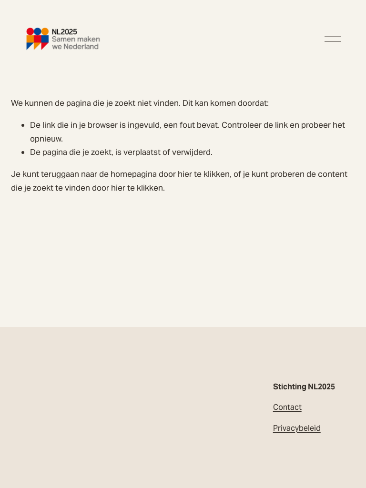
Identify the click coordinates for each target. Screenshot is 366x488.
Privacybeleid (297, 428)
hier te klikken (204, 174)
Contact (287, 407)
